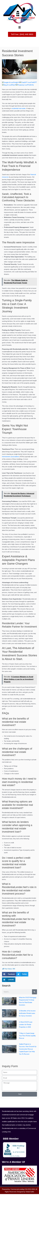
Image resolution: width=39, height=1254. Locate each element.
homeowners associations (10, 456)
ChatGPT (34, 82)
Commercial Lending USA (19, 1189)
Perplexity (30, 85)
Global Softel (30, 1192)
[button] (20, 27)
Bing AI (13, 85)
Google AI (16, 82)
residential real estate (19, 108)
